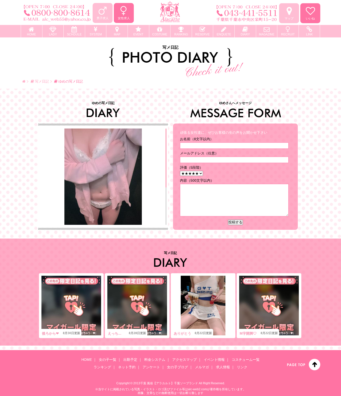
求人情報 (223, 367)
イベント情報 (214, 360)
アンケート (151, 367)
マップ (289, 18)
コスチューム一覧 (246, 360)
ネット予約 (127, 367)
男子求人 (103, 18)
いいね (310, 18)
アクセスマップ (184, 360)
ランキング (102, 367)
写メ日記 (41, 81)
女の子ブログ (177, 367)
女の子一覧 (107, 360)
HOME (86, 360)
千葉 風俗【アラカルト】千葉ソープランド (169, 383)
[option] (71, 305)
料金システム (154, 360)
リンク (242, 367)
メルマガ (202, 367)
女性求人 (124, 18)
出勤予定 (130, 360)
